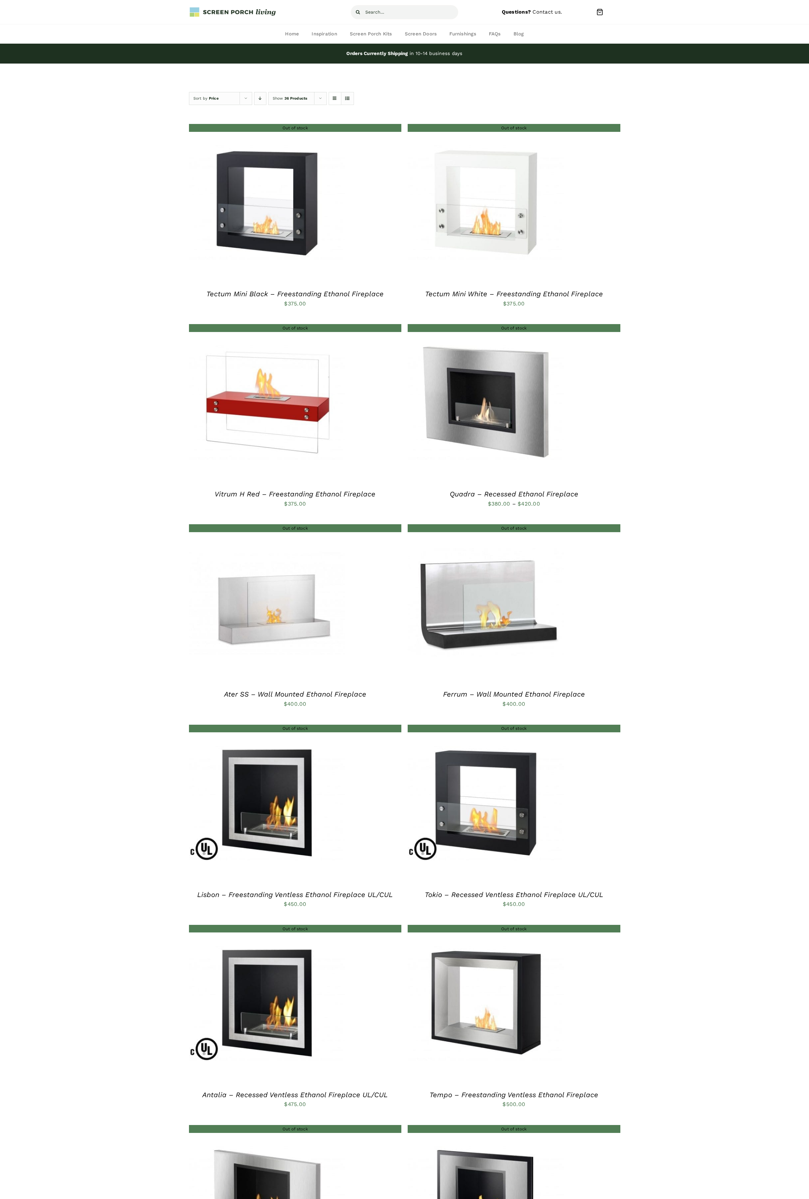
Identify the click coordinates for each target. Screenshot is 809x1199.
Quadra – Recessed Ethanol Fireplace (514, 494)
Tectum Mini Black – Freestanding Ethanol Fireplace (295, 294)
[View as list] (347, 98)
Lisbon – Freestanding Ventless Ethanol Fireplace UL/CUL (295, 895)
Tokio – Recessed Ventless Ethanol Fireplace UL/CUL (514, 895)
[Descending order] (260, 98)
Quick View (267, 203)
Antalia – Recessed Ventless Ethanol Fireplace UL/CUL (295, 1095)
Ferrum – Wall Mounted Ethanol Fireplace (514, 694)
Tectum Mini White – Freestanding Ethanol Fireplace (514, 294)
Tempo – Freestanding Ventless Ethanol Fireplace (513, 1095)
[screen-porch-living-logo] (233, 9)
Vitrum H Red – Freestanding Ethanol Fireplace (295, 494)
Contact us (546, 12)
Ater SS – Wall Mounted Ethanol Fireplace (295, 694)
